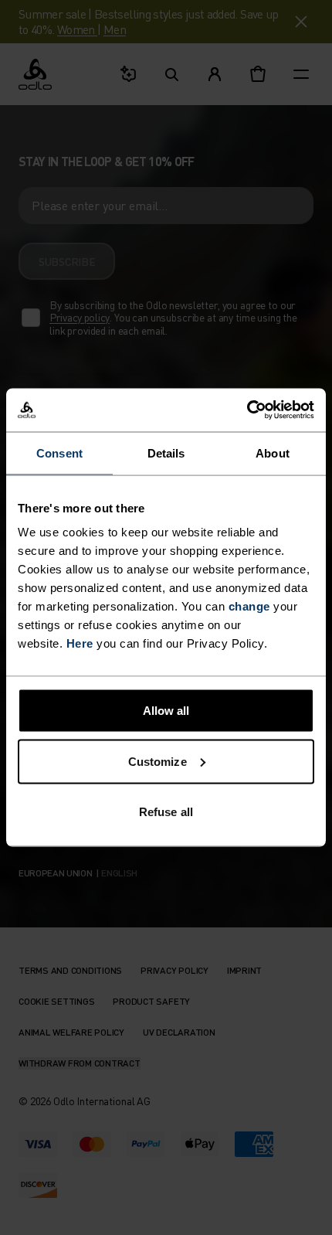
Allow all (166, 710)
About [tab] (273, 452)
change (249, 606)
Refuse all (166, 811)
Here (79, 643)
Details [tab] (166, 452)
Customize (157, 760)
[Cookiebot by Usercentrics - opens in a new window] (246, 410)
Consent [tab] (59, 452)
